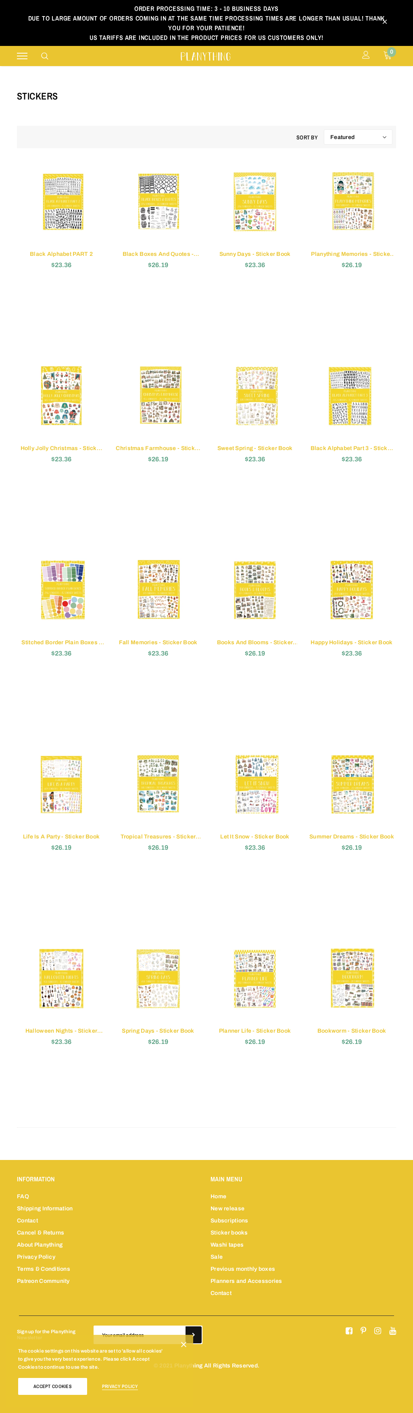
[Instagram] (377, 1331)
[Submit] (194, 1334)
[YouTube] (392, 1331)
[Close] (183, 1346)
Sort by (307, 137)
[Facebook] (349, 1331)
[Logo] (205, 55)
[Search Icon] (44, 56)
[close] (385, 23)
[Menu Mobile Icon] (22, 56)
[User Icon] (366, 56)
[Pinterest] (363, 1331)
